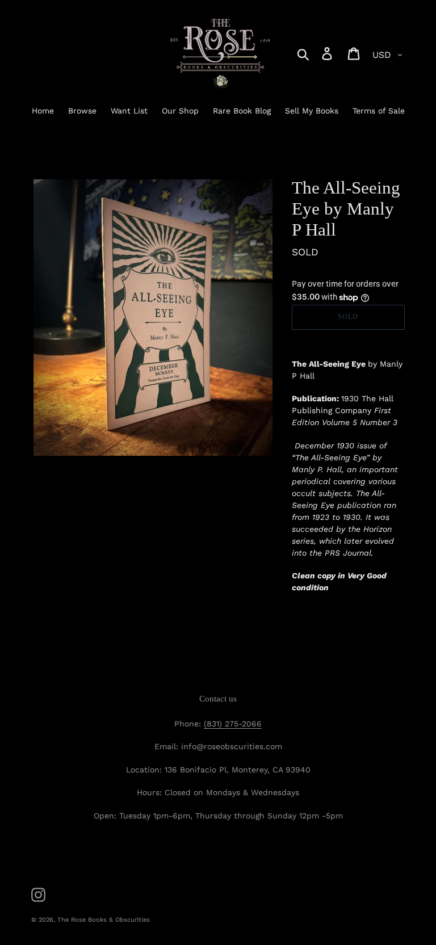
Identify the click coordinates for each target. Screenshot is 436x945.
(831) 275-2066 (233, 723)
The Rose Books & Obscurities (103, 919)
